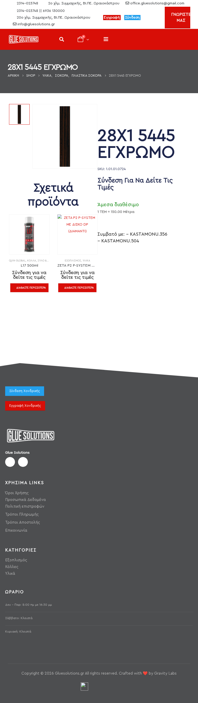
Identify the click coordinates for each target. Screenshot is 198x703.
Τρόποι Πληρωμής (22, 514)
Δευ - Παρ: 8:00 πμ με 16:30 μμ (28, 604)
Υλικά (86, 260)
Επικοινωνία (16, 530)
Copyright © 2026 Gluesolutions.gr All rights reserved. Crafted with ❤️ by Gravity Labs (99, 673)
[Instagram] (156, 17)
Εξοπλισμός (73, 260)
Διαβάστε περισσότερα (31, 287)
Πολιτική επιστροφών (24, 506)
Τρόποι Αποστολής (22, 522)
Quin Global (17, 260)
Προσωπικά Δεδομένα (25, 500)
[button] (61, 39)
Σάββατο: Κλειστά (18, 618)
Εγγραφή (112, 17)
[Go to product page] (29, 234)
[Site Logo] (23, 39)
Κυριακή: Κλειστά (18, 631)
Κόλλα (31, 260)
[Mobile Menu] (106, 39)
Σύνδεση (132, 17)
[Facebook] (148, 17)
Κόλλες (11, 567)
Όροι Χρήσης (17, 493)
